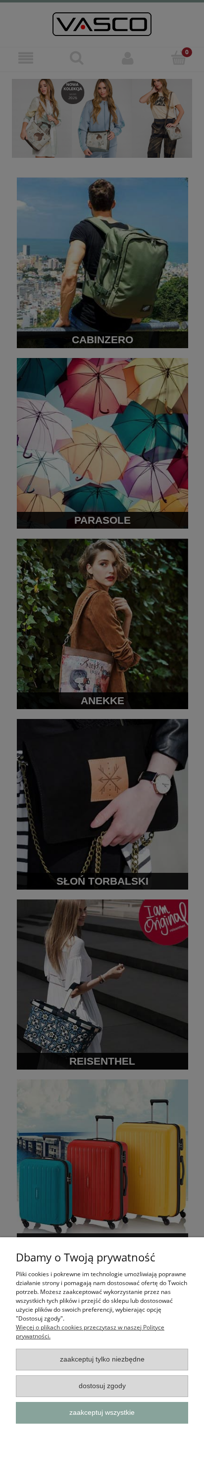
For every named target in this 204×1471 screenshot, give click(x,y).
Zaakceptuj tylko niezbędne (102, 1359)
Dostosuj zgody (102, 1386)
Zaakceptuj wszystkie (102, 1412)
